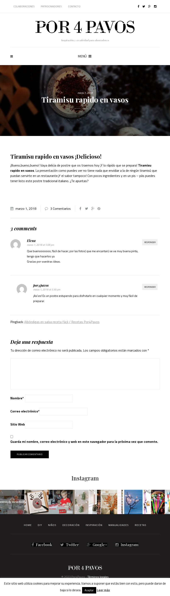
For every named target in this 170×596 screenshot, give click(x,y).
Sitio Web (17, 424)
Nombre (17, 398)
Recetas (91, 108)
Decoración (71, 525)
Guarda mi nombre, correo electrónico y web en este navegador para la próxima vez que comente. (84, 441)
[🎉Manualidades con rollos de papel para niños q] (61, 502)
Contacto (74, 6)
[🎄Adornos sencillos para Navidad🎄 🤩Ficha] (85, 502)
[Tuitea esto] (86, 208)
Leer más (103, 590)
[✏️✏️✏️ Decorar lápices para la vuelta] (158, 502)
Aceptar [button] (89, 590)
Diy (40, 525)
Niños (52, 525)
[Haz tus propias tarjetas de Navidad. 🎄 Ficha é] (36, 502)
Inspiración (94, 525)
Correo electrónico (25, 411)
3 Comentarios (60, 208)
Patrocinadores (51, 6)
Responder (149, 242)
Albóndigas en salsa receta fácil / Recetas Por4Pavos (62, 321)
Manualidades (118, 525)
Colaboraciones (24, 6)
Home (28, 525)
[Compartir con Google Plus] (93, 208)
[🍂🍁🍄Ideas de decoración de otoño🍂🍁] (109, 502)
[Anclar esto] (99, 208)
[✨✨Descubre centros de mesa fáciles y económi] (12, 502)
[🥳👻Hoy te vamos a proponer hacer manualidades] (133, 502)
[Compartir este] (80, 208)
